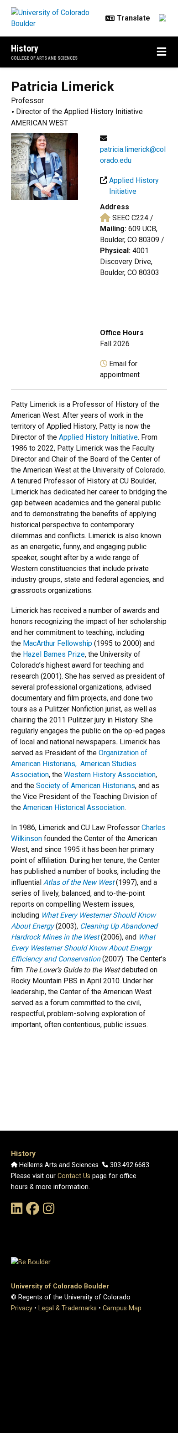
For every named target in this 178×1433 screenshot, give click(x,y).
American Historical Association (74, 807)
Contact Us (74, 1176)
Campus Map (122, 1308)
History (24, 48)
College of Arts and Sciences (44, 58)
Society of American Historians (85, 785)
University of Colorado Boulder (60, 1286)
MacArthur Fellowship (57, 643)
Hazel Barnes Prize (54, 654)
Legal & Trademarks (67, 1308)
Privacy (21, 1308)
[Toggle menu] (161, 52)
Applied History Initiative (98, 437)
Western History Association (110, 774)
